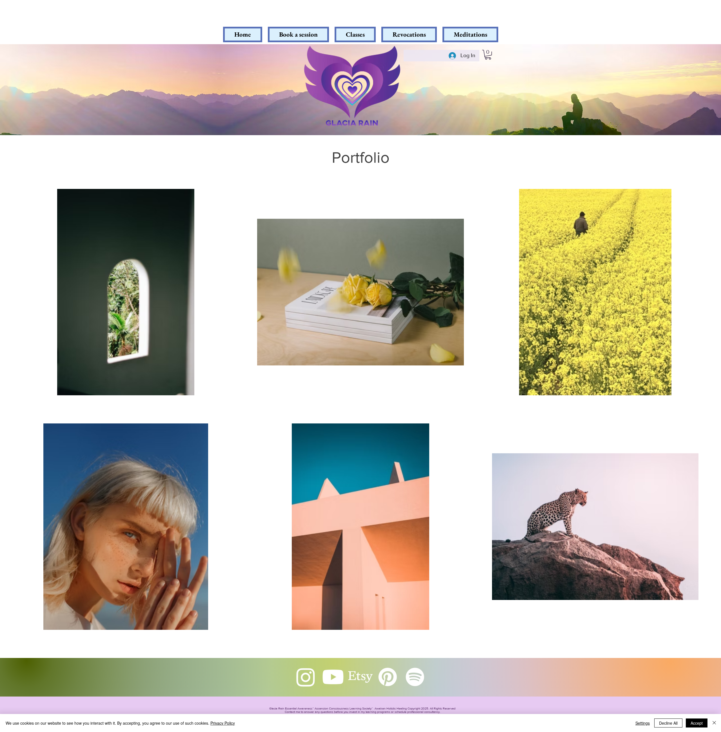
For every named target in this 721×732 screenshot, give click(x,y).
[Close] (714, 722)
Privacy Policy (222, 723)
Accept (697, 723)
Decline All (668, 723)
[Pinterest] (387, 677)
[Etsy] (360, 677)
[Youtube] (333, 677)
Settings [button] (642, 723)
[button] (488, 54)
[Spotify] (415, 677)
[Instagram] (305, 677)
